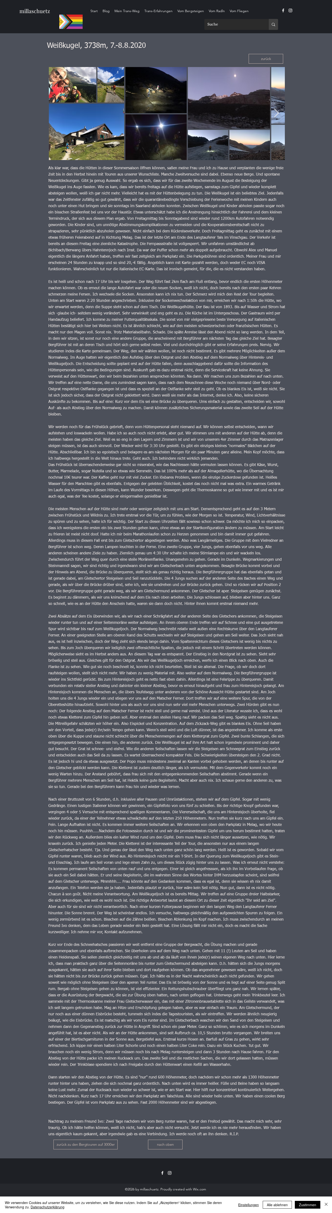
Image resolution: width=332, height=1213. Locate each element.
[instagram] (290, 10)
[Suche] (273, 24)
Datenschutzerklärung (47, 1207)
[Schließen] (326, 1204)
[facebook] (283, 10)
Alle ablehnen (277, 1204)
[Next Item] (276, 113)
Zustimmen (307, 1204)
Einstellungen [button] (248, 1204)
